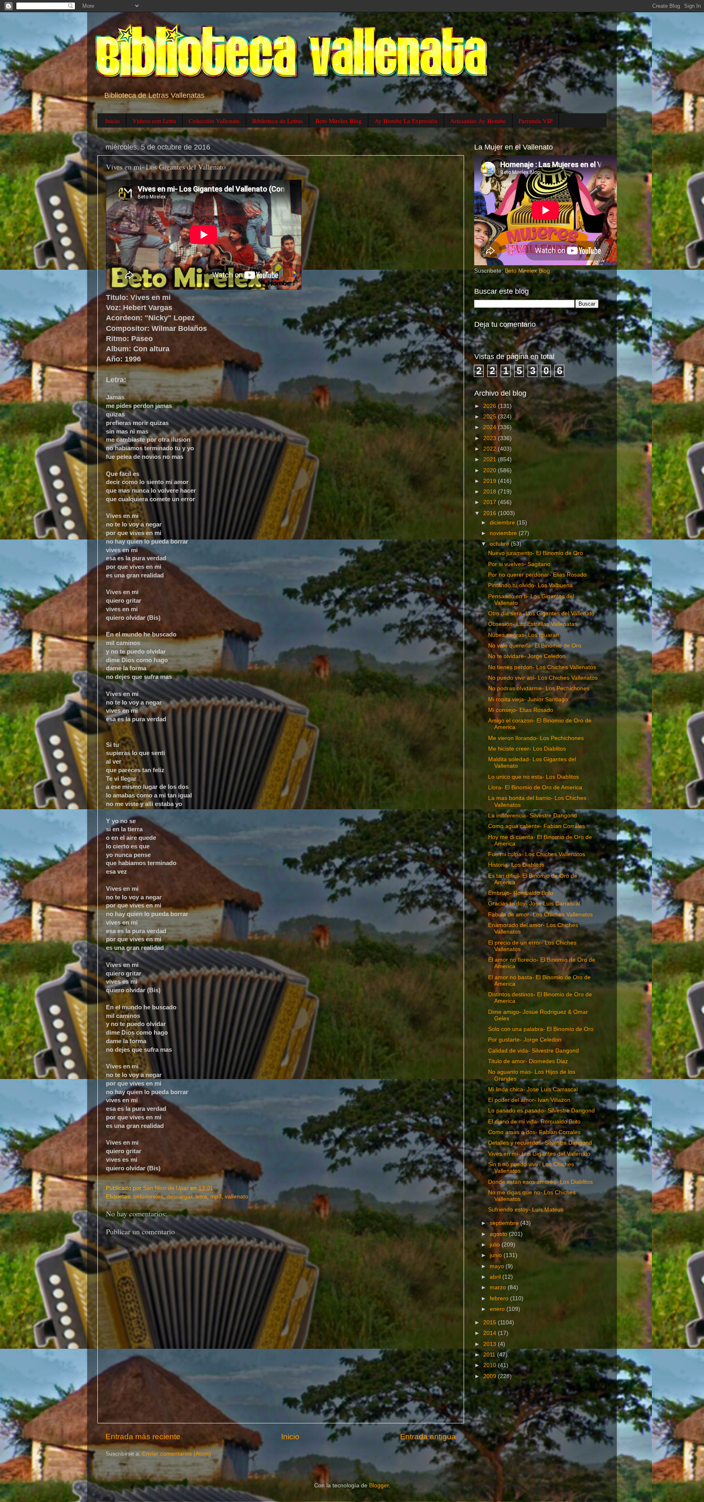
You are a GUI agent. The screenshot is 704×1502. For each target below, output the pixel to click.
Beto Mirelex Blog (338, 121)
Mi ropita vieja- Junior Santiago (528, 699)
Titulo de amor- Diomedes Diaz (528, 1061)
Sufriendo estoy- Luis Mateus (525, 1210)
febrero (500, 1298)
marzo (499, 1287)
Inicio (112, 121)
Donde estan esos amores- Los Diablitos (540, 1182)
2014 (490, 1333)
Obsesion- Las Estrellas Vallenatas (532, 624)
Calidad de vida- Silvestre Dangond (533, 1051)
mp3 (216, 1197)
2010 (490, 1365)
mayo (498, 1266)
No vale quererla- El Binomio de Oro (534, 646)
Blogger (379, 1485)
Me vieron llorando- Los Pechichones (536, 738)
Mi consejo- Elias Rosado (520, 710)
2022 (490, 449)
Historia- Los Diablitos (516, 865)
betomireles (148, 1197)
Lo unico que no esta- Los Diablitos (533, 777)
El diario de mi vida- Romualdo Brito (534, 1122)
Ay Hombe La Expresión (406, 121)
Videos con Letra (154, 121)
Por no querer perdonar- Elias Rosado (537, 575)
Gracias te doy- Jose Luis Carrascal (534, 904)
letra (201, 1197)
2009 (490, 1376)
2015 (490, 1322)
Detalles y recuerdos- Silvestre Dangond (540, 1143)
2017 (490, 502)
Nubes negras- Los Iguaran (523, 635)
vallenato (236, 1197)
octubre (500, 544)
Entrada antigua (428, 1436)
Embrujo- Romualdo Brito (520, 893)
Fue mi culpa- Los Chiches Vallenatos (536, 854)
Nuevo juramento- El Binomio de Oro (535, 553)
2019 (490, 481)
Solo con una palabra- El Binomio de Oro (541, 1029)
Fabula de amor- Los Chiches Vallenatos (540, 915)
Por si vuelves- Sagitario (519, 564)
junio (497, 1255)
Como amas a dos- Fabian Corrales (534, 1132)
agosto (499, 1234)
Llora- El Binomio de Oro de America (535, 787)
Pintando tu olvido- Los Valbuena (530, 585)
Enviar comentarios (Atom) (176, 1454)
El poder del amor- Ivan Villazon (529, 1100)
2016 (490, 513)
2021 (490, 459)
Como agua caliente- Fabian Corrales (536, 826)
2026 (490, 406)
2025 (490, 417)
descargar (179, 1197)
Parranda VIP (535, 121)
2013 (490, 1344)
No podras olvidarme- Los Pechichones (539, 688)
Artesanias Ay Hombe (478, 121)
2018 (490, 492)
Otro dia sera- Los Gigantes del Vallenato (541, 613)
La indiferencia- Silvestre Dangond (532, 816)
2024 (490, 427)
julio (496, 1245)
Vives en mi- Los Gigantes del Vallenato (539, 1154)
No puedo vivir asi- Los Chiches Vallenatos (543, 678)
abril (496, 1277)
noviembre (504, 533)
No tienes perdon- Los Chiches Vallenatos (542, 667)
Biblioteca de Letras (277, 121)
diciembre (503, 523)
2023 (490, 438)
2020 (490, 470)
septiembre (505, 1223)
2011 (490, 1355)
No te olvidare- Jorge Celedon (526, 656)
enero (498, 1309)
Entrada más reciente (143, 1436)
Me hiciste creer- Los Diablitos (527, 749)
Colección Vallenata (214, 121)
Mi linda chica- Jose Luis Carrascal (533, 1089)
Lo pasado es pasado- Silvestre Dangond (541, 1111)
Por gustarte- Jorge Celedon (524, 1040)
